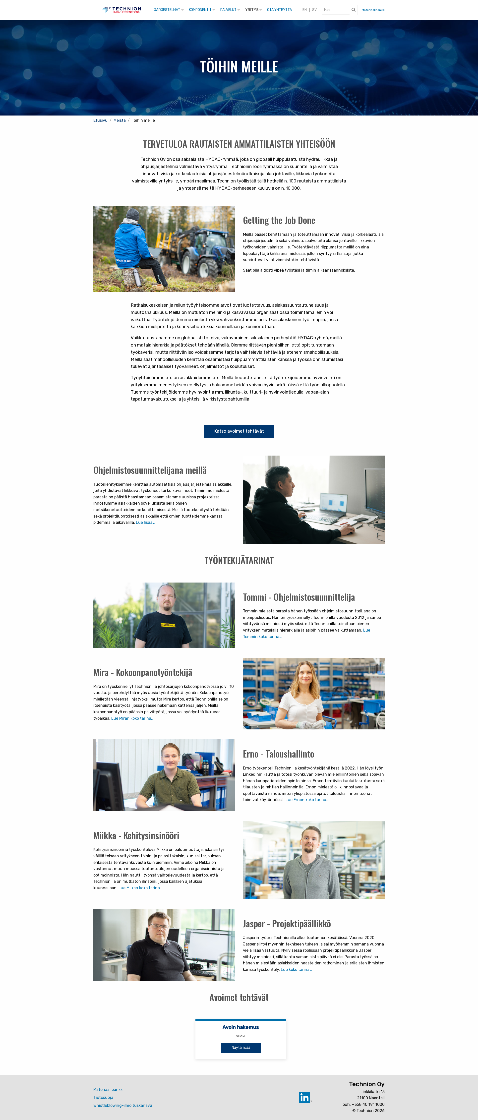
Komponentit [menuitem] (200, 10)
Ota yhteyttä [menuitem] (279, 10)
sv (314, 10)
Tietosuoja (103, 1097)
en (304, 10)
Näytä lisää (241, 1048)
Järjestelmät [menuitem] (167, 10)
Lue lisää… (145, 522)
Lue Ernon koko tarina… (307, 799)
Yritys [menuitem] (251, 10)
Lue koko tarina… (296, 969)
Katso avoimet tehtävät (239, 431)
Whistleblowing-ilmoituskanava (122, 1105)
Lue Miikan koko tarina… (140, 887)
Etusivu (100, 120)
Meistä (120, 120)
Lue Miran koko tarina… (132, 718)
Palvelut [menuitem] (228, 10)
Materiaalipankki (373, 10)
